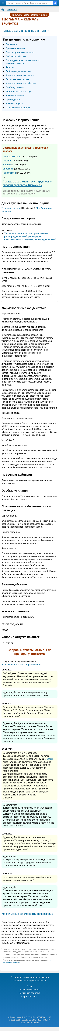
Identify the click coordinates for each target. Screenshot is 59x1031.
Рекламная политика (29, 993)
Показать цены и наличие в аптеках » (26, 30)
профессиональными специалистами (21, 664)
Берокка (49, 759)
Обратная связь (29, 996)
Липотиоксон (9, 173)
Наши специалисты (30, 989)
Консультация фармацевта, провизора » (27, 913)
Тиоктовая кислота (11, 208)
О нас (29, 986)
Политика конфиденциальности (29, 980)
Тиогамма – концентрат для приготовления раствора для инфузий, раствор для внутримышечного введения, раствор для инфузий (30, 236)
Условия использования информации (29, 977)
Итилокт (7, 164)
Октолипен (8, 169)
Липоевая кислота (12, 156)
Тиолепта (7, 161)
